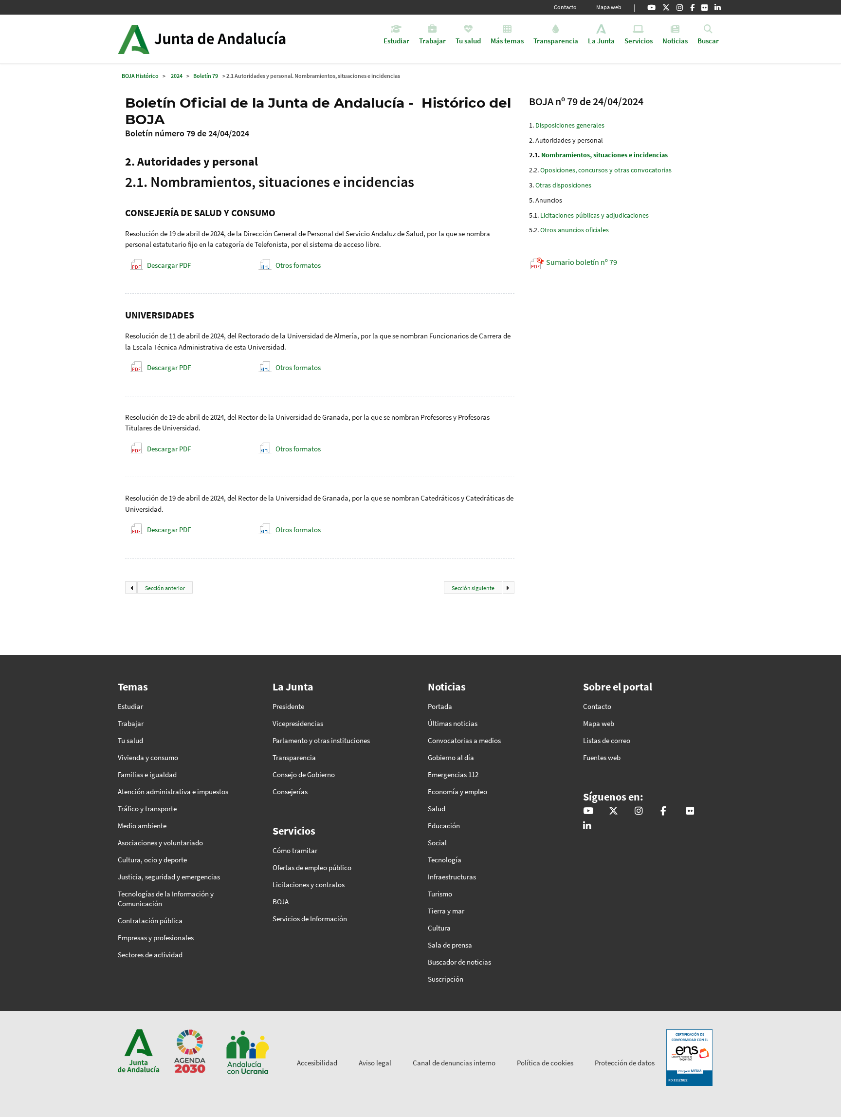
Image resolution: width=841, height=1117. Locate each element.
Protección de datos (625, 1062)
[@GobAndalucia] (651, 7)
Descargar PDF (169, 265)
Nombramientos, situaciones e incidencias (604, 154)
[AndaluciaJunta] (692, 7)
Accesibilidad (317, 1062)
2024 (177, 75)
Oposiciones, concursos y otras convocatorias (606, 170)
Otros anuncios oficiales (574, 229)
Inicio (229, 39)
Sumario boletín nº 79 (581, 262)
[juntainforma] (704, 7)
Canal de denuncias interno (454, 1062)
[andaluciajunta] (666, 7)
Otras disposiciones (563, 185)
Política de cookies (545, 1062)
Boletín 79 (205, 75)
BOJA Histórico (140, 75)
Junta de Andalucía (133, 39)
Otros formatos (298, 265)
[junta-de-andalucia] (717, 7)
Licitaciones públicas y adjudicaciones (594, 215)
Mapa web (609, 7)
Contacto (565, 7)
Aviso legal (375, 1062)
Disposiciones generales (569, 125)
